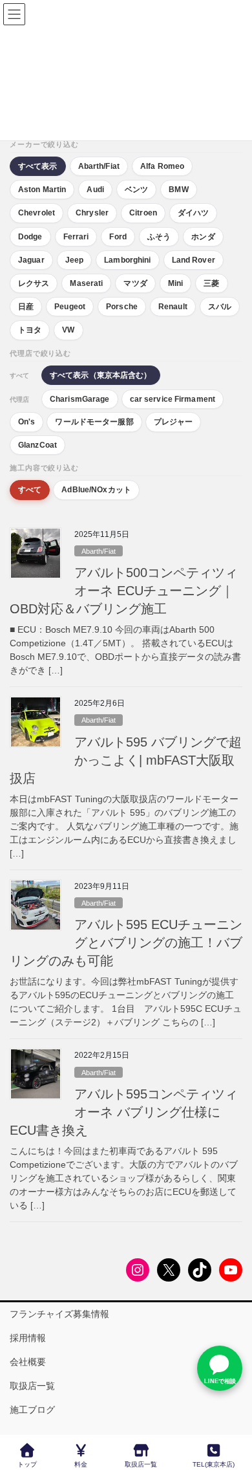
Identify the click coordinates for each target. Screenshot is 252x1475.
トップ (27, 1464)
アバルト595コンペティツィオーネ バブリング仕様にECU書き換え (124, 1112)
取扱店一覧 (32, 1386)
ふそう (159, 236)
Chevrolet (36, 212)
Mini (175, 283)
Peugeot (69, 306)
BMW (178, 189)
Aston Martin (42, 189)
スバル (219, 306)
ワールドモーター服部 (94, 421)
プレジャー (173, 421)
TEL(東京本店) (214, 1464)
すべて (29, 489)
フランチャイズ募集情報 (59, 1314)
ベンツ (136, 189)
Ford (117, 236)
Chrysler (92, 212)
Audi (95, 189)
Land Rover (193, 260)
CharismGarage (80, 399)
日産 (26, 306)
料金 (80, 1464)
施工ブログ (32, 1409)
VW (68, 329)
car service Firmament (173, 399)
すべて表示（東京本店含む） (101, 375)
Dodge (30, 236)
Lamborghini (127, 260)
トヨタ (29, 329)
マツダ (135, 283)
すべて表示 (38, 166)
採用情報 (28, 1338)
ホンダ (203, 236)
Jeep (74, 260)
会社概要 (28, 1362)
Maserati (86, 283)
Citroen (143, 212)
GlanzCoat (37, 445)
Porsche (122, 306)
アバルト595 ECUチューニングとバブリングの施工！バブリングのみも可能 (126, 942)
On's (26, 421)
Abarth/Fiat (99, 166)
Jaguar (31, 260)
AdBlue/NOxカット (96, 489)
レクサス (33, 283)
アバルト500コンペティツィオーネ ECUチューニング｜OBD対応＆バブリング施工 (124, 590)
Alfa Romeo (162, 166)
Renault (172, 306)
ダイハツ (193, 212)
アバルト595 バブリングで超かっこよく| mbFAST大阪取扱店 (126, 760)
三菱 (211, 283)
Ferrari (76, 236)
